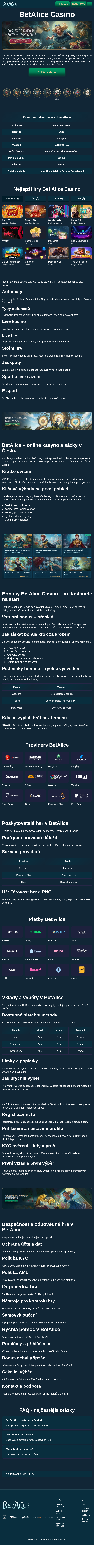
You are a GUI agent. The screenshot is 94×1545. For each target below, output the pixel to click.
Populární (10, 199)
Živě (33, 199)
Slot (79, 199)
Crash (56, 199)
